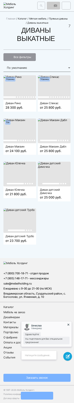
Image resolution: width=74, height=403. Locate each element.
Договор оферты (11, 398)
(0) (55, 5)
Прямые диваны (58, 18)
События (9, 357)
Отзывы (8, 352)
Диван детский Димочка (50, 191)
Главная (10, 18)
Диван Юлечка (15, 189)
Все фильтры (22, 57)
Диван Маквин (15, 146)
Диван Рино (13, 103)
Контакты (9, 322)
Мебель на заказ (14, 312)
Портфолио (10, 332)
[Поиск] (41, 6)
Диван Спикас (49, 103)
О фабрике (10, 337)
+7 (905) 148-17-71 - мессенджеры (26, 278)
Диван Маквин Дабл (53, 146)
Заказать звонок (37, 377)
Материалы (10, 327)
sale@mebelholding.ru (17, 283)
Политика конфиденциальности (18, 394)
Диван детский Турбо (20, 236)
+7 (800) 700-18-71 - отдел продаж (26, 273)
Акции (7, 347)
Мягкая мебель (38, 18)
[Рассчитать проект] (37, 396)
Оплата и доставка (15, 342)
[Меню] (66, 6)
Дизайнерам (11, 317)
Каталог (22, 18)
